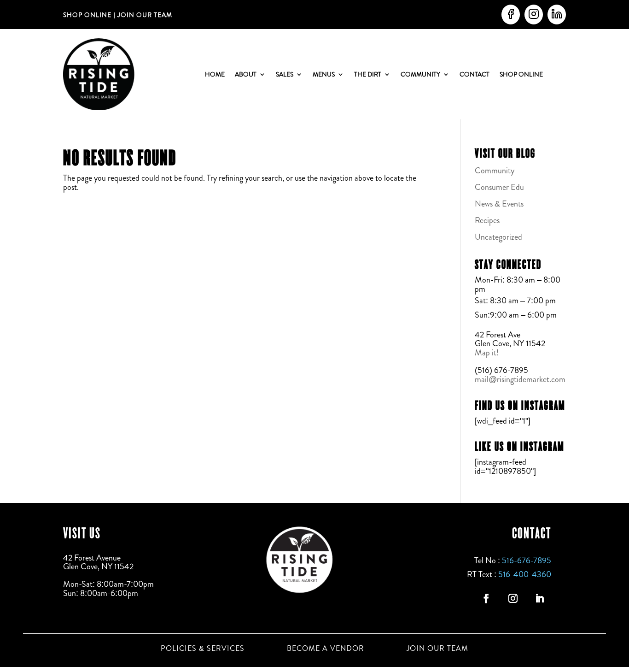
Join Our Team (437, 648)
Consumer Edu (499, 187)
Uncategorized (498, 237)
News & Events (499, 204)
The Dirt (367, 74)
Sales (284, 74)
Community (420, 74)
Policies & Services (203, 648)
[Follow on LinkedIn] (539, 598)
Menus (324, 74)
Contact (474, 74)
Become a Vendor (325, 648)
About (245, 74)
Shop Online (521, 74)
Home (215, 74)
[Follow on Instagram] (513, 598)
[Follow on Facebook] (486, 598)
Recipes (487, 220)
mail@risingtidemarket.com (520, 379)
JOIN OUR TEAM (144, 14)
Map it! (488, 353)
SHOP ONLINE (87, 14)
